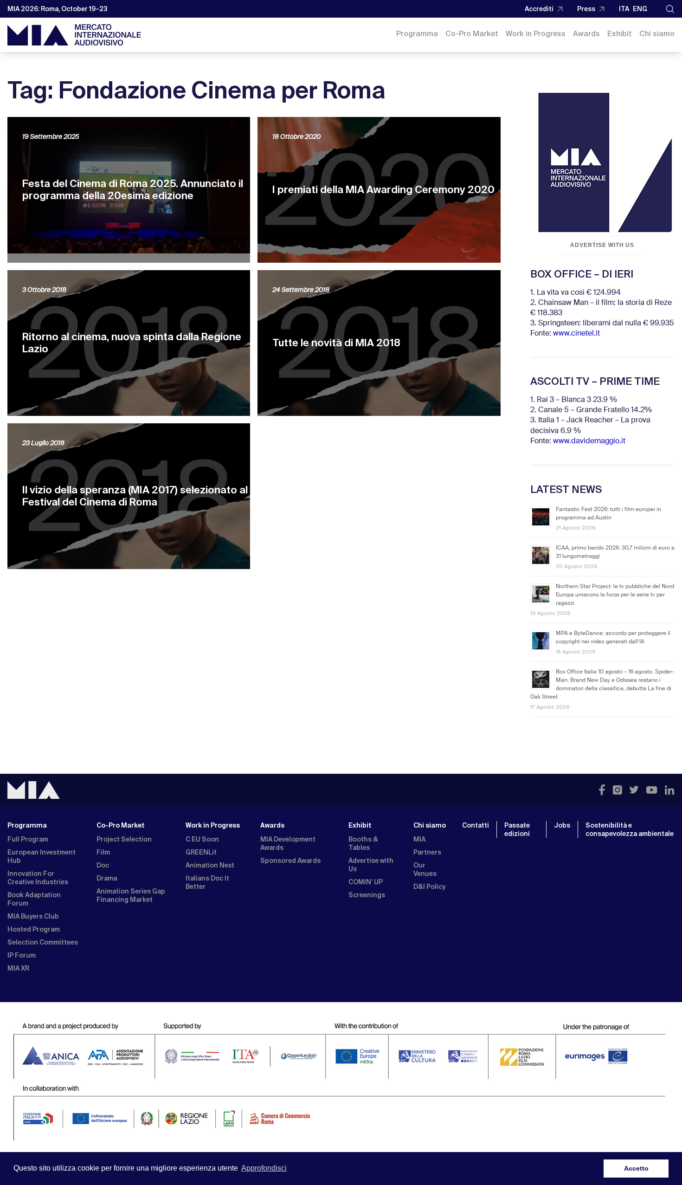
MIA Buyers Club (33, 916)
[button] (670, 9)
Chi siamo (657, 34)
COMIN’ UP (365, 882)
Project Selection (124, 839)
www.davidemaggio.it (589, 441)
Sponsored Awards (290, 860)
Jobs (562, 825)
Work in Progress (536, 34)
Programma (417, 34)
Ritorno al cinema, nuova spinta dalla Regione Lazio (131, 343)
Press (586, 9)
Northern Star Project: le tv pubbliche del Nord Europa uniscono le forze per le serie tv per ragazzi (615, 595)
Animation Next (210, 865)
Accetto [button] (636, 1168)
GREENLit (201, 852)
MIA (419, 839)
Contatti (475, 825)
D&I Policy (429, 886)
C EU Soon (202, 839)
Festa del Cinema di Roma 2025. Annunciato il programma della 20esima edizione (132, 189)
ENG (640, 9)
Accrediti (539, 9)
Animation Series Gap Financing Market (131, 895)
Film (103, 852)
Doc (103, 865)
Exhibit (619, 34)
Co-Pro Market (471, 34)
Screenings (366, 895)
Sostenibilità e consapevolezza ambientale (629, 829)
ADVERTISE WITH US (602, 245)
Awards (586, 34)
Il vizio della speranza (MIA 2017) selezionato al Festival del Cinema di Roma (135, 496)
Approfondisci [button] (264, 1168)
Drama (107, 878)
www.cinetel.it (576, 333)
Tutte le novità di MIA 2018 (336, 343)
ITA (624, 9)
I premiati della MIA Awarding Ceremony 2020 (383, 189)
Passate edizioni (517, 829)
